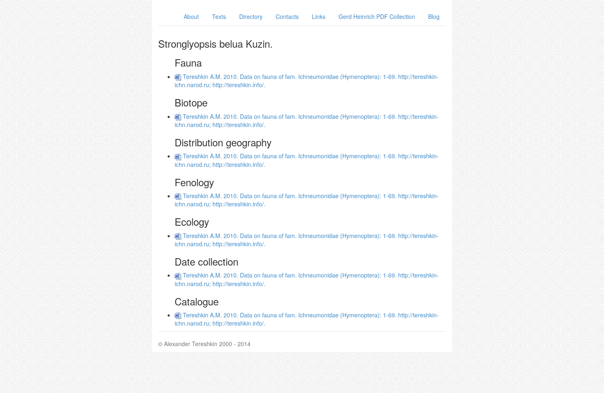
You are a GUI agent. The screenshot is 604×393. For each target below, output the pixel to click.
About (191, 16)
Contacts (287, 16)
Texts (219, 16)
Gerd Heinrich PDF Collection (377, 16)
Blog (434, 16)
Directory (251, 16)
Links (318, 16)
